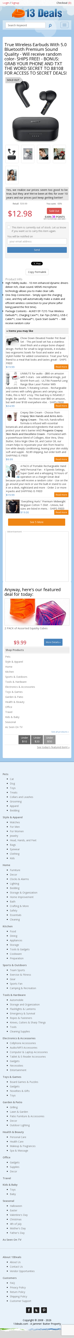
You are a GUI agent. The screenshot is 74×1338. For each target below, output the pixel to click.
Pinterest (44, 1310)
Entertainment (18, 1070)
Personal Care (18, 1137)
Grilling (14, 1107)
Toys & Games (14, 692)
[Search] (50, 25)
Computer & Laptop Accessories (29, 1052)
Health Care (17, 1141)
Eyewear (15, 849)
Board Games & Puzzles (24, 1082)
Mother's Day (18, 1228)
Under (24, 739)
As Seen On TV (13, 727)
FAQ (12, 1283)
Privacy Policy (18, 1287)
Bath (12, 901)
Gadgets (15, 1061)
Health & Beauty (14, 702)
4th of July (16, 1224)
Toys (13, 788)
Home (8, 666)
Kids (12, 858)
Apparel (14, 806)
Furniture (15, 870)
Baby (13, 1194)
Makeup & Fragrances (23, 1146)
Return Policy (17, 1292)
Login (6, 2)
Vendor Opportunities (22, 1271)
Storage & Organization (23, 892)
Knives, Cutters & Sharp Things (28, 1022)
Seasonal (10, 722)
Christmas (16, 1219)
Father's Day (17, 1233)
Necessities (16, 1065)
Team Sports (17, 970)
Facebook (29, 1310)
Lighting (14, 883)
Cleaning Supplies (20, 1031)
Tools (13, 1027)
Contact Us (16, 1266)
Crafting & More (19, 906)
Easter (13, 1210)
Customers (10, 1278)
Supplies (14, 1167)
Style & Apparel (14, 661)
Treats (13, 792)
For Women (17, 831)
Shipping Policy (18, 1296)
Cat (12, 779)
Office (8, 707)
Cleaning (15, 919)
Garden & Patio (14, 697)
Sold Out (54, 211)
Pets (7, 656)
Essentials (15, 915)
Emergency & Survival (22, 1013)
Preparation (17, 958)
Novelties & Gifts (20, 1091)
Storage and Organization (25, 1004)
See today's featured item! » (53, 747)
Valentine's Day (19, 1215)
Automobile (16, 1000)
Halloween (16, 1206)
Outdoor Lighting (20, 1125)
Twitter (36, 1310)
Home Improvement (22, 897)
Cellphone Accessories (23, 1043)
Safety (13, 910)
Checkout (64, 2)
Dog (12, 783)
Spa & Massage (19, 1150)
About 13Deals (12, 1257)
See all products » (60, 731)
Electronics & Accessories (20, 686)
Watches (15, 822)
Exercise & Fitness (20, 974)
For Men (15, 826)
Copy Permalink (37, 272)
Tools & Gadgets (20, 949)
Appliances (16, 940)
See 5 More (36, 522)
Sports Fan (16, 983)
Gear (12, 979)
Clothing (14, 853)
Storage (14, 944)
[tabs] (11, 154)
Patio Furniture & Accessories (27, 1116)
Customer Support (20, 1301)
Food (13, 931)
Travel (8, 712)
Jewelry (14, 835)
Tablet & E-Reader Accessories (28, 1056)
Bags (13, 844)
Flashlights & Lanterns (23, 1009)
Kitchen (9, 671)
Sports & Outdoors (16, 676)
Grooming (16, 801)
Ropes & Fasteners (21, 1018)
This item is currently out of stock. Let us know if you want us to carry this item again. (39, 229)
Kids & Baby (12, 717)
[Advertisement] (37, 557)
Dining (13, 936)
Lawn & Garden (19, 1111)
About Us (15, 1262)
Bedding (14, 810)
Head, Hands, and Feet (23, 840)
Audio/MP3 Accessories (23, 1047)
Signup (15, 2)
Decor (13, 874)
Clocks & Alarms (19, 879)
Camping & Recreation (23, 988)
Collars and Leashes (21, 797)
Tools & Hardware (16, 681)
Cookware (16, 953)
